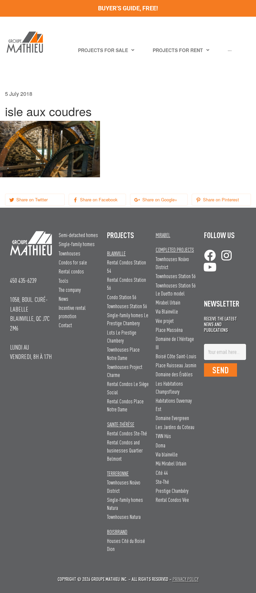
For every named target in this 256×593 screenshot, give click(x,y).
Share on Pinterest (220, 199)
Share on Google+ (159, 199)
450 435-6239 (23, 280)
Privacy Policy (186, 579)
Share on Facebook (98, 199)
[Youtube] (210, 267)
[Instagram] (226, 255)
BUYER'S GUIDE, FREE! (128, 8)
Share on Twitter (31, 199)
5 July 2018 (18, 93)
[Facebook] (210, 255)
